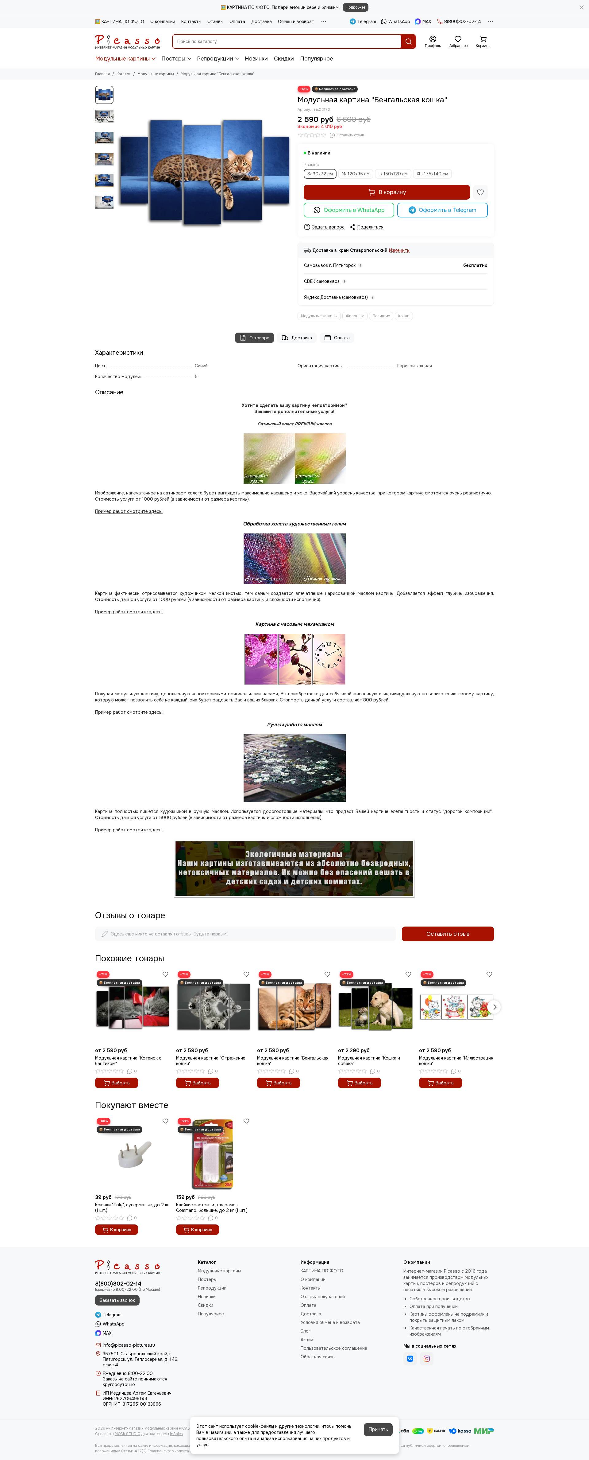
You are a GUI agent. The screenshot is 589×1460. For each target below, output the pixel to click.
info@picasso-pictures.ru (129, 1345)
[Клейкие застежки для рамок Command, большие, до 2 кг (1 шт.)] (213, 1153)
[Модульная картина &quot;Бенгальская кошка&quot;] (204, 173)
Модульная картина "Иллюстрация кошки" (456, 1060)
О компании (162, 21)
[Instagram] (426, 1358)
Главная (102, 74)
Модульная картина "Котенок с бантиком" (128, 1060)
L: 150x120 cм (393, 174)
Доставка (261, 21)
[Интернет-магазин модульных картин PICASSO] (127, 41)
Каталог (124, 74)
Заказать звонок (117, 1300)
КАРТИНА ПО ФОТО (322, 1271)
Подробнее (355, 7)
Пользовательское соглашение (334, 1348)
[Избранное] (480, 192)
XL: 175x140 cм (432, 174)
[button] (119, 173)
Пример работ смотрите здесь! (129, 712)
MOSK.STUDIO (127, 1433)
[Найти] (408, 41)
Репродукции (215, 58)
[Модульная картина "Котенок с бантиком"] (132, 1007)
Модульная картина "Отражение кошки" (210, 1060)
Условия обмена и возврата (330, 1322)
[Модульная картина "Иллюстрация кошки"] (456, 1007)
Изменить (399, 250)
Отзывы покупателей (323, 1296)
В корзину (392, 192)
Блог (305, 1331)
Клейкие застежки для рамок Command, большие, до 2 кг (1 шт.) (212, 1207)
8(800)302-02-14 (462, 21)
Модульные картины (122, 58)
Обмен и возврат (296, 21)
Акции (307, 1339)
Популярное (316, 58)
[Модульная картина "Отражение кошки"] (213, 1007)
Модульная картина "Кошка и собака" (369, 1060)
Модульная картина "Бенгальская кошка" (293, 1060)
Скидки (284, 58)
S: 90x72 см (320, 174)
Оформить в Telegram (447, 210)
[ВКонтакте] (410, 1358)
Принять (378, 1429)
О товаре (259, 338)
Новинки (256, 58)
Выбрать (121, 1083)
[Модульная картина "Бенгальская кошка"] (294, 1007)
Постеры (173, 58)
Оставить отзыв (447, 934)
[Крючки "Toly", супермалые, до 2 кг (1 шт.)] (132, 1153)
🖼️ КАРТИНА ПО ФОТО (119, 21)
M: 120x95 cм (356, 174)
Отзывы (215, 21)
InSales (176, 1433)
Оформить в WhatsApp (354, 210)
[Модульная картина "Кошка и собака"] (375, 1007)
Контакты (191, 21)
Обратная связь (318, 1357)
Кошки (404, 316)
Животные (355, 316)
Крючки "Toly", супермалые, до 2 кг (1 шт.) (132, 1207)
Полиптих (381, 316)
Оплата (237, 21)
